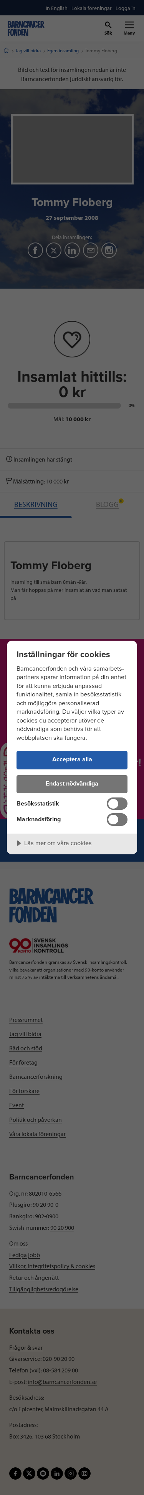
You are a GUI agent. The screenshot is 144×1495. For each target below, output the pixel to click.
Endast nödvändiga (72, 783)
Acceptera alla (72, 759)
